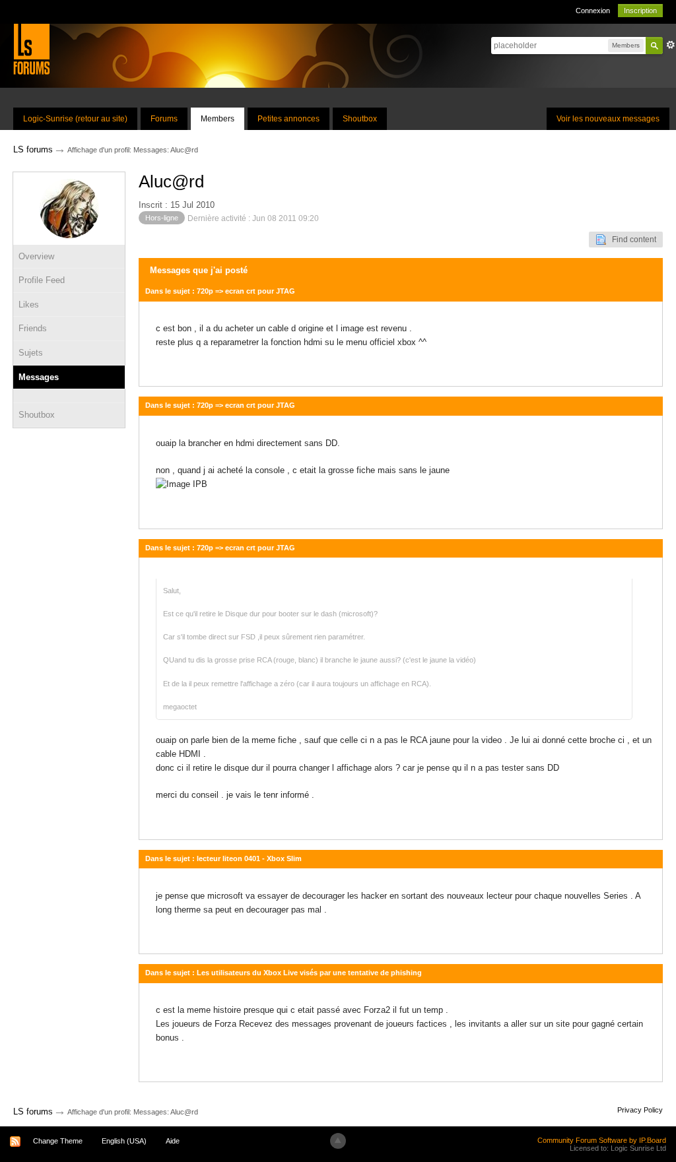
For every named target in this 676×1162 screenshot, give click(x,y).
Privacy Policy (640, 1110)
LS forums (33, 1111)
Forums (164, 118)
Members (217, 118)
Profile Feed (41, 280)
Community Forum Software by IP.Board (601, 1140)
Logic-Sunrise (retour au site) (75, 118)
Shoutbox (360, 118)
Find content (631, 239)
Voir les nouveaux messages (608, 118)
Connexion (593, 11)
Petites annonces (288, 118)
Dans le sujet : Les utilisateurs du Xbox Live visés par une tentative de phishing (283, 973)
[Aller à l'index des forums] (31, 48)
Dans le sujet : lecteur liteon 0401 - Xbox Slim (223, 858)
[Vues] (69, 396)
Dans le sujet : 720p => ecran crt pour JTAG (220, 291)
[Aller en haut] (338, 1141)
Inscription (640, 11)
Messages (38, 377)
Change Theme (58, 1141)
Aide (173, 1141)
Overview (36, 256)
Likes (28, 304)
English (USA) (124, 1141)
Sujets (30, 353)
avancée (670, 45)
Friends (32, 328)
